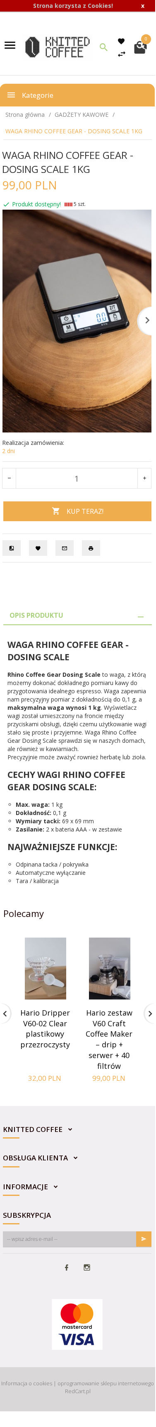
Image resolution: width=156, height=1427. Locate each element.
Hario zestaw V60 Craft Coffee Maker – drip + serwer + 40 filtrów (109, 1039)
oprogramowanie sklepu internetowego (106, 1383)
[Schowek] (122, 41)
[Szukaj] (103, 47)
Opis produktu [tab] (36, 615)
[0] (140, 46)
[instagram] (87, 1268)
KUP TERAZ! (85, 511)
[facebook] (66, 1268)
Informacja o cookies (26, 1383)
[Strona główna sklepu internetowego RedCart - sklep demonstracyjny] (57, 46)
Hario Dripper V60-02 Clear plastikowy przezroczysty (45, 1028)
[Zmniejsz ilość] (9, 478)
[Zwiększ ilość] (144, 478)
